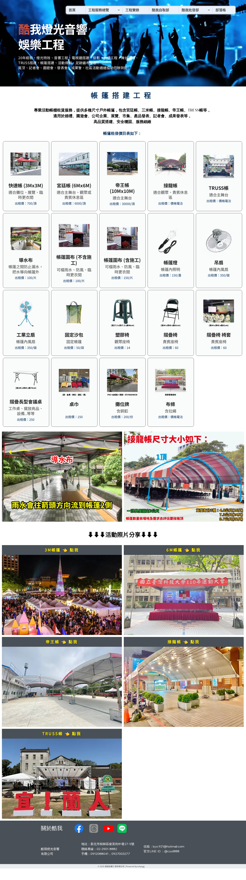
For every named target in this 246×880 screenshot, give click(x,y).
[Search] (202, 43)
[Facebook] (79, 828)
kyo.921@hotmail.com (168, 846)
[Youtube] (108, 828)
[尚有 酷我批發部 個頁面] (209, 10)
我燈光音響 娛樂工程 (52, 36)
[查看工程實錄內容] (62, 550)
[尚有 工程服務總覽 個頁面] (119, 10)
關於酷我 (51, 828)
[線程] (94, 828)
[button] (121, 828)
